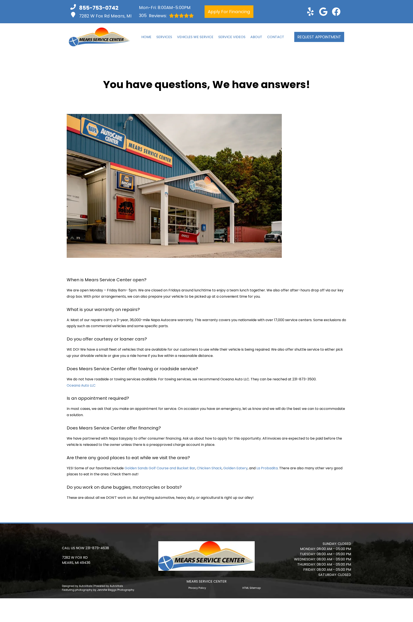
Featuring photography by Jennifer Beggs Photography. (98, 590)
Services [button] (164, 36)
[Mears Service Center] (99, 37)
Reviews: (153, 15)
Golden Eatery (235, 468)
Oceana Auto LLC (81, 385)
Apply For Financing (229, 12)
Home (146, 36)
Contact (275, 36)
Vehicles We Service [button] (195, 36)
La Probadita (267, 468)
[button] (310, 11)
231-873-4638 (97, 548)
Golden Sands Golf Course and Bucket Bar (160, 468)
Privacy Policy (197, 588)
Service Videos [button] (231, 36)
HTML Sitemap (251, 588)
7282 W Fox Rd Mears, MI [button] (105, 16)
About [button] (256, 36)
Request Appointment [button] (319, 37)
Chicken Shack (209, 468)
